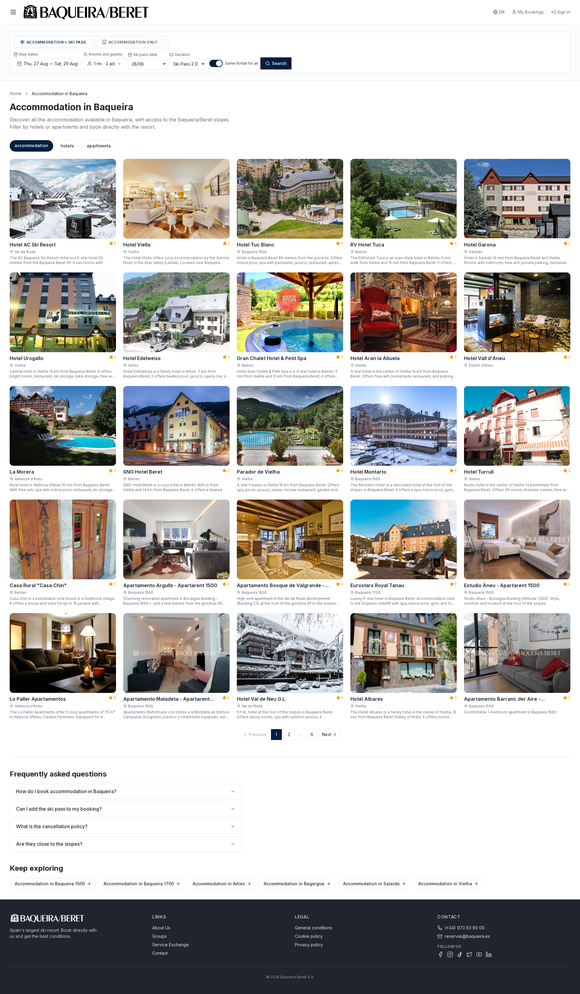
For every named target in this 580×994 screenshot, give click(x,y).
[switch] (216, 63)
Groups (159, 936)
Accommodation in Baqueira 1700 (139, 883)
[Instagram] (450, 954)
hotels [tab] (67, 145)
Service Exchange (170, 944)
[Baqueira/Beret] (86, 12)
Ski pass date (145, 54)
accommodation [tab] (31, 145)
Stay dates (28, 54)
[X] (469, 954)
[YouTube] (479, 954)
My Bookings (531, 11)
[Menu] (13, 12)
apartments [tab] (99, 145)
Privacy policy (309, 944)
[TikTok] (460, 954)
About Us (161, 927)
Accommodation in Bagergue (294, 883)
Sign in (563, 11)
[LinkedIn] (489, 954)
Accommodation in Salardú (371, 883)
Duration (182, 54)
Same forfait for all (241, 63)
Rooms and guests (105, 54)
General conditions (313, 927)
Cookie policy (309, 936)
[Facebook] (440, 954)
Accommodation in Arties (219, 883)
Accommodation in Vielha (445, 883)
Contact (160, 953)
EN (501, 11)
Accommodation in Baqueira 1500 (50, 883)
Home (15, 93)
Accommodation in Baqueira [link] (59, 93)
